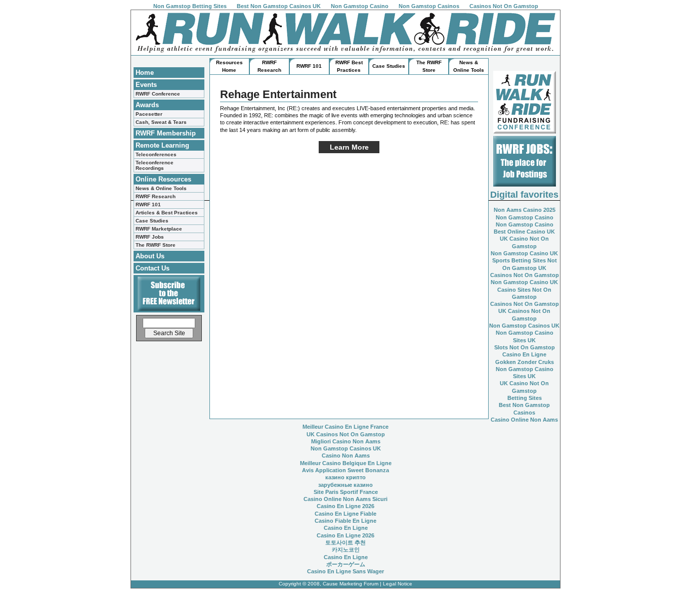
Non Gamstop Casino (359, 6)
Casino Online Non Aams (524, 420)
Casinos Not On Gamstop (503, 6)
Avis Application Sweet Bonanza (345, 470)
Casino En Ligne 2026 (345, 506)
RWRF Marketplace (159, 229)
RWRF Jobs (150, 237)
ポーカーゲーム (345, 564)
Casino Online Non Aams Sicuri (345, 499)
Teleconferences (156, 154)
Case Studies (152, 220)
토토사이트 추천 (345, 542)
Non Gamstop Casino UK (524, 253)
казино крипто (345, 477)
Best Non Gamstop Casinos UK (279, 6)
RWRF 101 (148, 204)
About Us (150, 256)
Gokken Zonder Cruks (524, 362)
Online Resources (163, 179)
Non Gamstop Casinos (429, 6)
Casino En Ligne (524, 354)
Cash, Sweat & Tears (161, 122)
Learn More (349, 147)
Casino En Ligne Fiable (345, 514)
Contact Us (152, 268)
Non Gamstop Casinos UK (524, 326)
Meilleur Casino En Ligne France (345, 427)
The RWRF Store (156, 245)
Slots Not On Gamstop (524, 347)
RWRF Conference (158, 94)
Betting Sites (524, 398)
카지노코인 (346, 550)
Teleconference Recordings (155, 165)
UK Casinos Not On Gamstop (346, 434)
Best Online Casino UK (524, 232)
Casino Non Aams (346, 455)
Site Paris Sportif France (346, 492)
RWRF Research (156, 196)
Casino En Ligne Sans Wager (345, 571)
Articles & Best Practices (167, 212)
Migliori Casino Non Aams (345, 441)
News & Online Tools (161, 188)
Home (145, 72)
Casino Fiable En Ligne (345, 521)
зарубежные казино (345, 485)
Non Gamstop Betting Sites (190, 6)
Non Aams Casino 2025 (524, 210)
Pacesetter (149, 114)
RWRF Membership (166, 133)
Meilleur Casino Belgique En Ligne (346, 463)
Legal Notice (397, 583)
